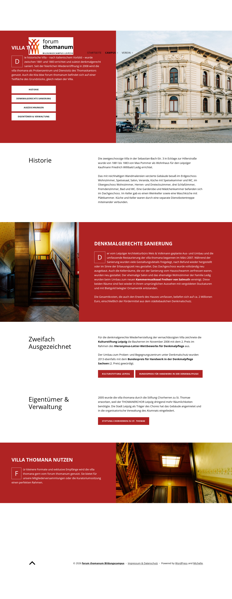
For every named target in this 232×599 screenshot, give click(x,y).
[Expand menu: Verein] (132, 52)
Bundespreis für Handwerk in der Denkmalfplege (169, 373)
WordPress (181, 563)
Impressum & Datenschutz (143, 563)
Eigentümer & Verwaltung (34, 116)
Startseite (94, 52)
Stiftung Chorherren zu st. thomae (123, 421)
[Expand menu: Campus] (117, 52)
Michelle (198, 563)
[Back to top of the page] (32, 565)
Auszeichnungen (34, 107)
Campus (110, 52)
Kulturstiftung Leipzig (116, 373)
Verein (126, 52)
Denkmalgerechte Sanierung (33, 98)
